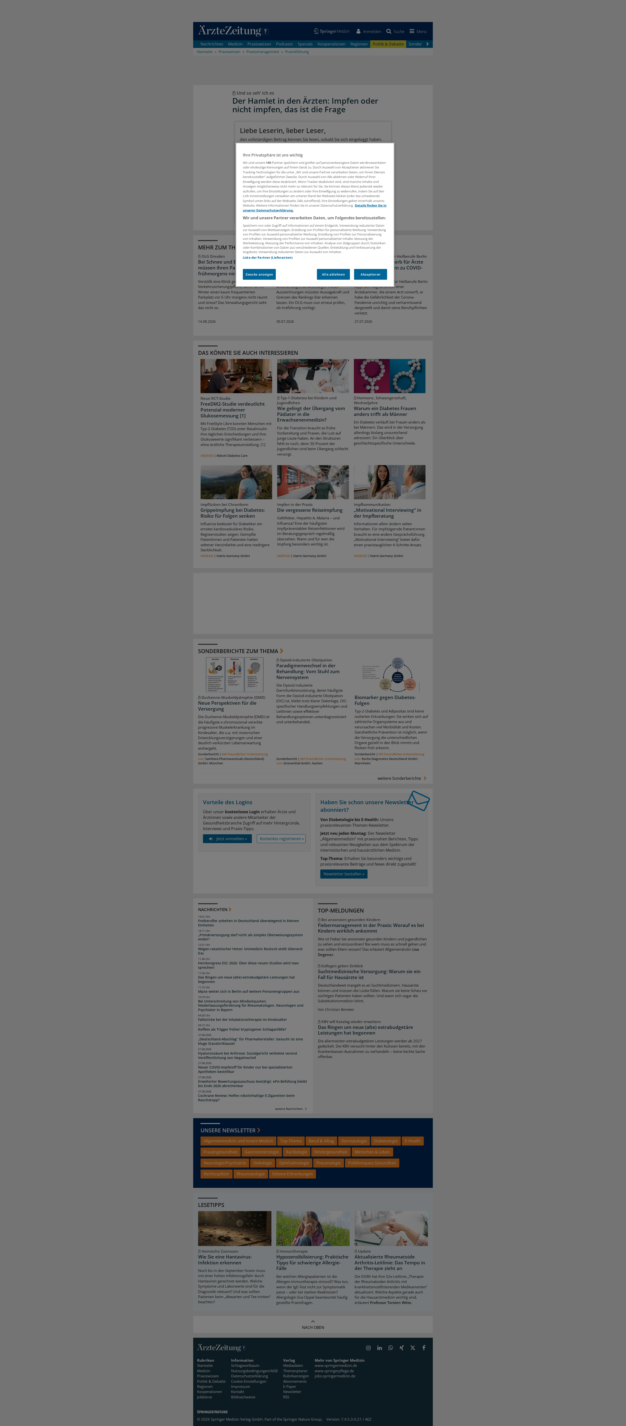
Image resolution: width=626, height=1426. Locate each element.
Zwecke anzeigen (259, 274)
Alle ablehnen (333, 274)
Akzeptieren (370, 274)
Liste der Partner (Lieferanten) (267, 257)
